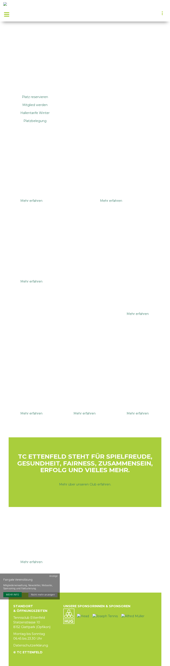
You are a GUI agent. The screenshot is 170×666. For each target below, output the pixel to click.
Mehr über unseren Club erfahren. (85, 484)
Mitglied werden (35, 105)
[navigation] (163, 14)
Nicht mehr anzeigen (43, 594)
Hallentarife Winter (35, 113)
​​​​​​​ (132, 616)
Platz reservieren (35, 97)
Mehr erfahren (31, 201)
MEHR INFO (12, 594)
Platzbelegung (34, 121)
